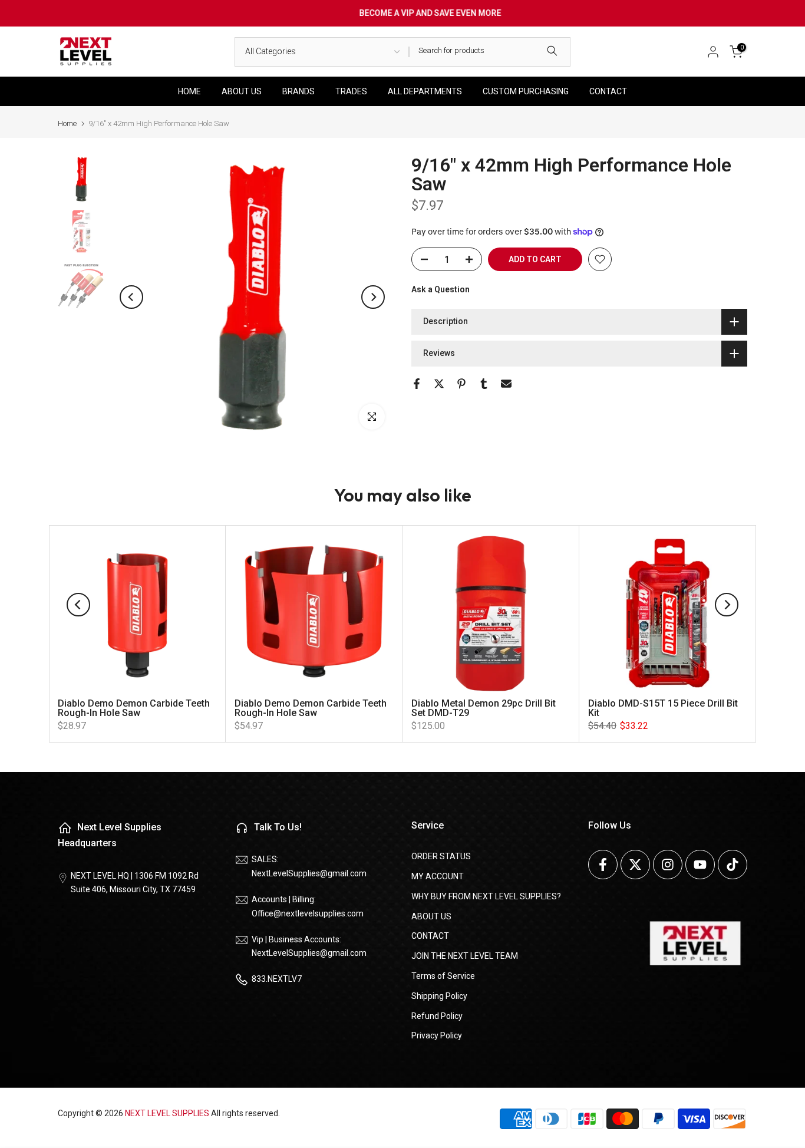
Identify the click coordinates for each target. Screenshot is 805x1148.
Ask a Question (440, 289)
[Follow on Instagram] (667, 864)
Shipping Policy (439, 996)
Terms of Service (443, 976)
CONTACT (608, 91)
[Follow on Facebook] (603, 864)
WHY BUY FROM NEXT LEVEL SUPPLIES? (486, 896)
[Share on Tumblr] (484, 383)
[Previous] (131, 297)
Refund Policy (437, 1016)
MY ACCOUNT (437, 876)
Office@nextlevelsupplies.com (308, 913)
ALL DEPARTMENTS (425, 91)
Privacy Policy (436, 1035)
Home (67, 123)
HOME (189, 91)
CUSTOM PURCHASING (526, 91)
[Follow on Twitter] (635, 864)
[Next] (373, 297)
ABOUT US (242, 91)
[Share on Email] (506, 383)
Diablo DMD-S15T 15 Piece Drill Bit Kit (663, 708)
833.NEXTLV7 (277, 979)
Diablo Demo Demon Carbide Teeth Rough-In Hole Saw (134, 708)
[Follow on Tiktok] (732, 864)
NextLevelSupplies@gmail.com (309, 873)
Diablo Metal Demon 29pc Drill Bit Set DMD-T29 (483, 708)
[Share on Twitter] (439, 383)
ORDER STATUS (441, 856)
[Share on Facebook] (416, 383)
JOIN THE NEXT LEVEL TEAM (464, 956)
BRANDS (298, 91)
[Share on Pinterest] (461, 383)
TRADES (351, 91)
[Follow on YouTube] (700, 864)
